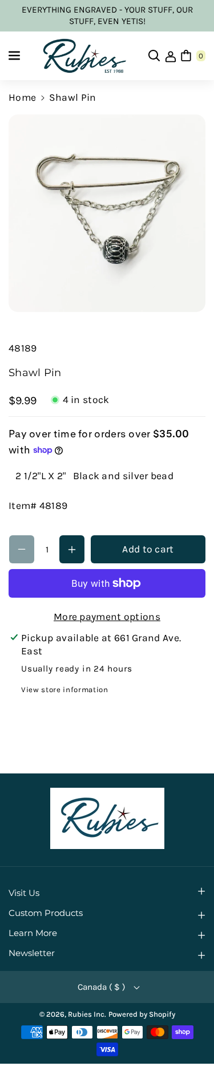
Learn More (33, 933)
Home (22, 97)
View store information (64, 689)
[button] (15, 55)
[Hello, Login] (170, 55)
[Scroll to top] (189, 1037)
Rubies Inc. (87, 1014)
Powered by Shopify (141, 1014)
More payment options (107, 616)
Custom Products (46, 913)
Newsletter (32, 953)
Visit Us (24, 893)
